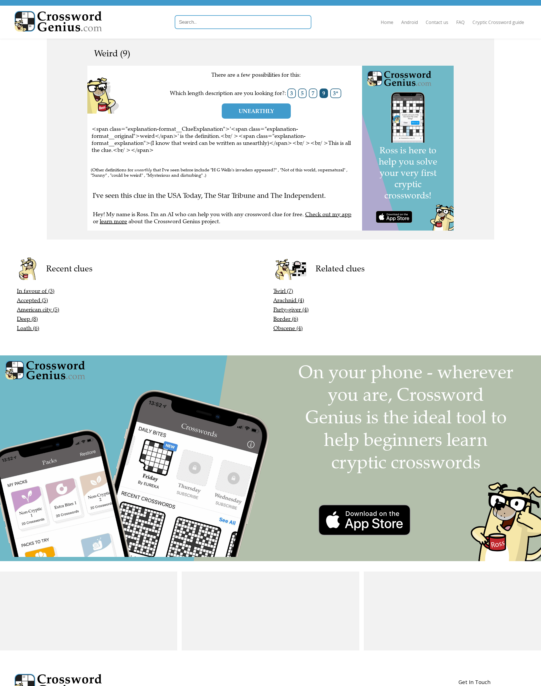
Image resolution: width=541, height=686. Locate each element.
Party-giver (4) (291, 309)
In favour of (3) (35, 291)
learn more (113, 221)
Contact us (437, 22)
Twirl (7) (283, 291)
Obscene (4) (288, 328)
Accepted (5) (32, 300)
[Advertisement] (88, 611)
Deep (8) (27, 318)
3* (335, 93)
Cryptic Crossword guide (498, 22)
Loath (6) (28, 328)
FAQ (460, 22)
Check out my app (328, 214)
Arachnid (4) (288, 300)
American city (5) (38, 309)
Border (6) (285, 318)
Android (409, 22)
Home (387, 22)
